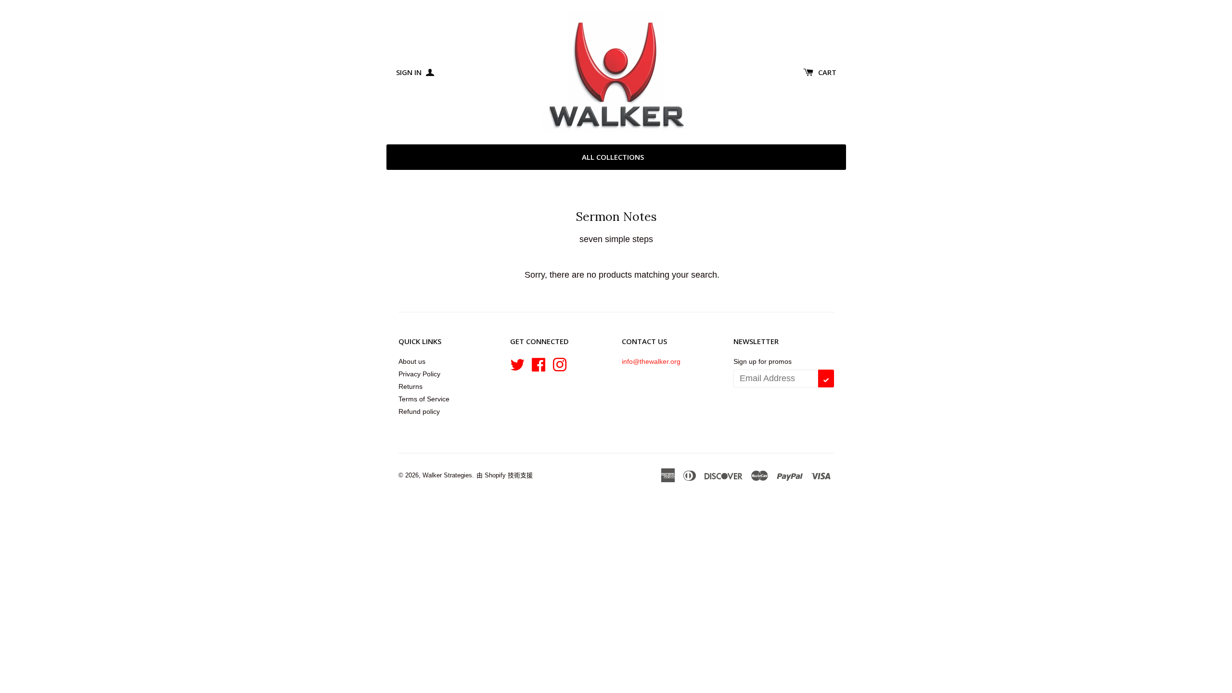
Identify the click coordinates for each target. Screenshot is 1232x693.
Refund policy (419, 411)
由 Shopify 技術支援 (504, 475)
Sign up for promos (762, 361)
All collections (613, 157)
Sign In (410, 72)
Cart (827, 72)
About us (411, 361)
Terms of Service (423, 399)
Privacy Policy (419, 374)
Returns (410, 386)
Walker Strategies (447, 475)
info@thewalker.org (651, 361)
